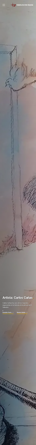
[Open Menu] (4, 5)
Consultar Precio (7, 312)
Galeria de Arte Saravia (25, 5)
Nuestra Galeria (21, 312)
